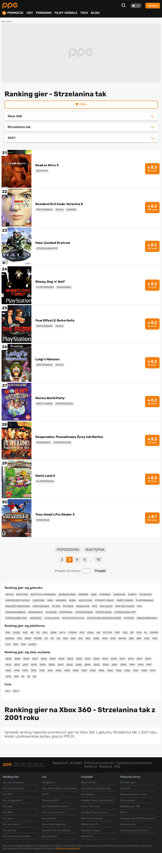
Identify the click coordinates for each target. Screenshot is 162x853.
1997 (149, 664)
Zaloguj (153, 5)
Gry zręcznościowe (13, 788)
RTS (139, 606)
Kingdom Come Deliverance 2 (97, 800)
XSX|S (16, 632)
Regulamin (60, 763)
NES (88, 638)
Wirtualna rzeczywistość (104, 618)
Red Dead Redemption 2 (55, 806)
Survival (36, 618)
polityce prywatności (68, 848)
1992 (42, 670)
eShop (154, 632)
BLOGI (95, 13)
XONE (53, 632)
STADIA (72, 632)
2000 (123, 664)
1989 (67, 670)
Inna (94, 594)
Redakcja (105, 766)
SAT (80, 638)
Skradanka (35, 612)
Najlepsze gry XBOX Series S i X (137, 818)
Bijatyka (22, 594)
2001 (114, 664)
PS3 (82, 632)
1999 (132, 664)
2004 (88, 664)
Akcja (9, 594)
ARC (15, 644)
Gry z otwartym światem (17, 836)
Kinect (132, 594)
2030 (9, 658)
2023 (70, 658)
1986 (93, 670)
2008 (52, 664)
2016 (131, 658)
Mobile (10, 638)
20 (34, 676)
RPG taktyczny (124, 606)
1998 (140, 664)
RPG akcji (106, 606)
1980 (144, 670)
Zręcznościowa (147, 618)
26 (22, 676)
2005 (79, 664)
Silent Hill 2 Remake (92, 818)
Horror (83, 594)
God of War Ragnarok (54, 824)
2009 (43, 664)
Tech (84, 13)
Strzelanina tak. (16, 618)
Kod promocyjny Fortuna (134, 830)
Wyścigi (129, 618)
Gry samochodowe (13, 782)
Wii (98, 632)
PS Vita (107, 632)
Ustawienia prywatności (134, 763)
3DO (23, 644)
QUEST (32, 644)
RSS (117, 766)
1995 (16, 670)
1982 (127, 670)
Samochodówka (15, 612)
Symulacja (52, 618)
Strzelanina (104, 612)
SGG (155, 638)
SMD (104, 638)
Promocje (15, 13)
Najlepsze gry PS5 (130, 806)
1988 (75, 670)
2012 (17, 664)
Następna (95, 550)
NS (32, 632)
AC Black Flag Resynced (94, 812)
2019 (105, 658)
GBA (65, 638)
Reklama (90, 766)
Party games (125, 600)
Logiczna (38, 600)
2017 (122, 658)
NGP (139, 638)
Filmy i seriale (66, 13)
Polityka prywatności (99, 763)
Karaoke (105, 594)
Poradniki (44, 13)
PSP (117, 632)
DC (58, 638)
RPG (94, 606)
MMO (50, 600)
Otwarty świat (104, 600)
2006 (70, 664)
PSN (139, 632)
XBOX (28, 638)
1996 (8, 670)
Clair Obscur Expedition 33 (95, 788)
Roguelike (82, 606)
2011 (25, 664)
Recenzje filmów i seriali (133, 794)
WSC (147, 638)
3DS (125, 632)
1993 (33, 670)
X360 (90, 632)
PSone (38, 638)
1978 (8, 676)
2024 (61, 658)
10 (98, 559)
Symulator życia (73, 618)
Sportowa (65, 612)
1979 (152, 670)
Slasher (51, 612)
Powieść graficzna (18, 606)
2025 (53, 658)
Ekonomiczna (67, 594)
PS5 (8, 632)
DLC (8, 691)
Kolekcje (145, 594)
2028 (26, 658)
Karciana (119, 594)
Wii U (62, 632)
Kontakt (76, 763)
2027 (35, 658)
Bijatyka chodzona (43, 594)
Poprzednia (68, 550)
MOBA (72, 600)
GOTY (16, 691)
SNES (96, 638)
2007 (61, 664)
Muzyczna (85, 600)
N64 (73, 638)
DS (132, 632)
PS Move (68, 606)
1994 (25, 670)
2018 (114, 658)
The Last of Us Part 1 (53, 812)
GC (52, 638)
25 (28, 676)
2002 (106, 664)
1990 (58, 670)
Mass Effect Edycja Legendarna (59, 788)
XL (145, 632)
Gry (30, 13)
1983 (119, 670)
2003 (97, 664)
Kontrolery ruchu (18, 600)
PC (38, 632)
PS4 (45, 632)
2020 (96, 658)
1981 (135, 670)
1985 (101, 670)
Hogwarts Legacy (91, 830)
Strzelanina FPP (125, 612)
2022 (79, 658)
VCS (8, 644)
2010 (34, 664)
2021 (87, 658)
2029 (17, 658)
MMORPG (61, 600)
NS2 (25, 632)
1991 (50, 670)
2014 (148, 658)
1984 (110, 670)
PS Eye (56, 606)
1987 (84, 670)
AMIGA (122, 638)
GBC (131, 638)
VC (46, 638)
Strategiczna (84, 612)
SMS (113, 638)
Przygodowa (41, 606)
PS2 (19, 638)
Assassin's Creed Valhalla (56, 830)
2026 (44, 658)
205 (16, 676)
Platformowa (144, 600)
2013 (8, 664)
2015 (139, 658)
